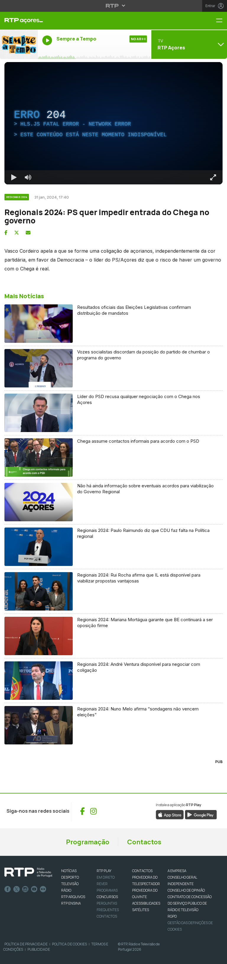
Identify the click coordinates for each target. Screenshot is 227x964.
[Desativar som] (24, 957)
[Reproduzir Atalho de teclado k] (9, 957)
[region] (113, 482)
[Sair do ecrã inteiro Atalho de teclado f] (217, 957)
